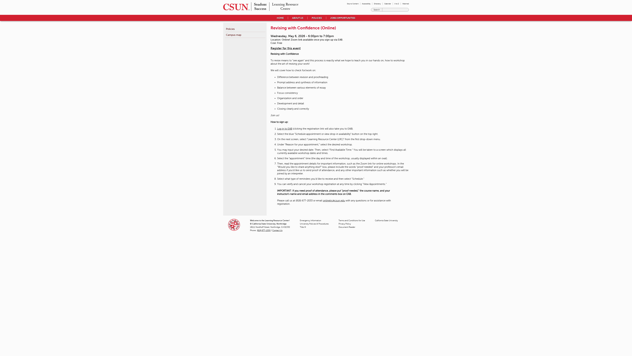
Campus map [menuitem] (233, 34)
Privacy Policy (345, 224)
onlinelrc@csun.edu (334, 200)
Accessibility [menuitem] (366, 4)
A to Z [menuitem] (397, 4)
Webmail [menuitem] (405, 4)
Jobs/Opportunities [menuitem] (342, 18)
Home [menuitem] (280, 18)
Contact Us (277, 230)
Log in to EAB (284, 128)
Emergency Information (310, 220)
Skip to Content (352, 4)
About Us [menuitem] (297, 18)
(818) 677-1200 (264, 230)
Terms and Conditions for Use (352, 220)
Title (303, 227)
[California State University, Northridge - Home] (235, 7)
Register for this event (286, 48)
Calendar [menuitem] (387, 4)
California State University (386, 220)
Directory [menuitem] (377, 4)
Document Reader (347, 227)
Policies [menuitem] (317, 18)
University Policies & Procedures (314, 224)
